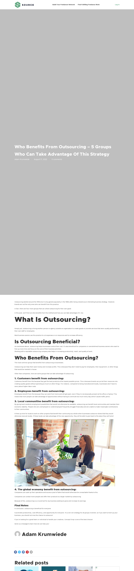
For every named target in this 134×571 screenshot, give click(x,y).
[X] (19, 552)
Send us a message (21, 524)
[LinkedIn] (23, 552)
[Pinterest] (27, 552)
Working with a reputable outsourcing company (31, 351)
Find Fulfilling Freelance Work (89, 4)
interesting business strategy (97, 302)
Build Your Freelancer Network (63, 4)
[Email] (31, 552)
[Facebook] (15, 552)
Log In (117, 4)
